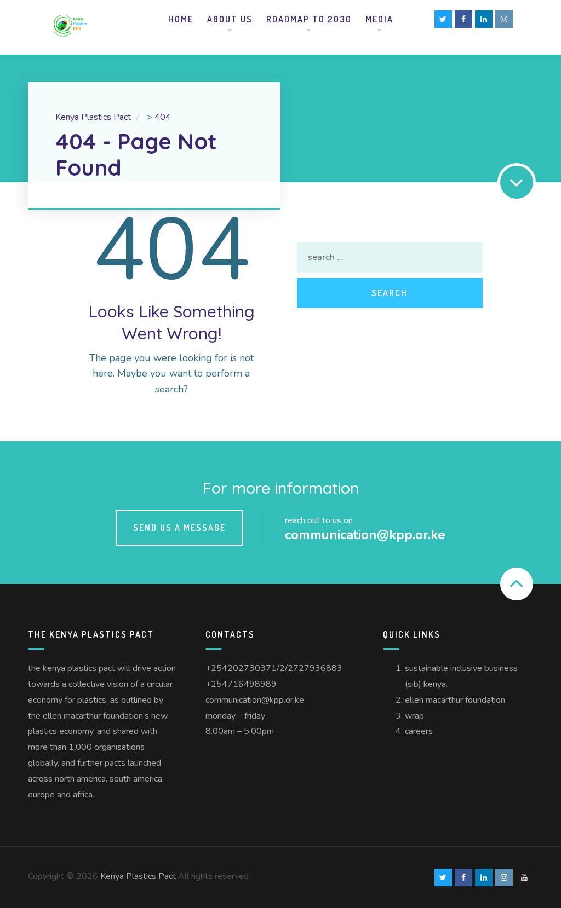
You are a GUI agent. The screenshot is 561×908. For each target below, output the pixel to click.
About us (230, 19)
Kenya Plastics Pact (138, 876)
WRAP (414, 716)
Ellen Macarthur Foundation (455, 700)
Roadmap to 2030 (309, 19)
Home (180, 19)
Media (379, 19)
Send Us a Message (179, 527)
